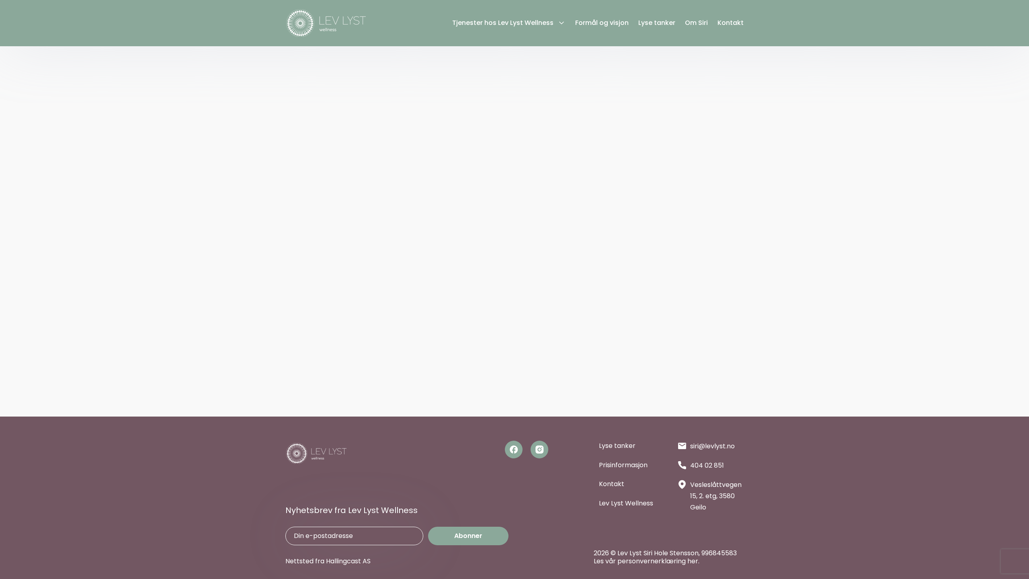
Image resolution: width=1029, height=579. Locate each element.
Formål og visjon (602, 23)
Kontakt (730, 23)
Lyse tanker (656, 23)
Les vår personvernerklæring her (646, 561)
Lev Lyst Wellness (626, 503)
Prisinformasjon (623, 465)
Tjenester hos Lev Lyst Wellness (502, 23)
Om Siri (696, 23)
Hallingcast (343, 561)
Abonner (468, 535)
